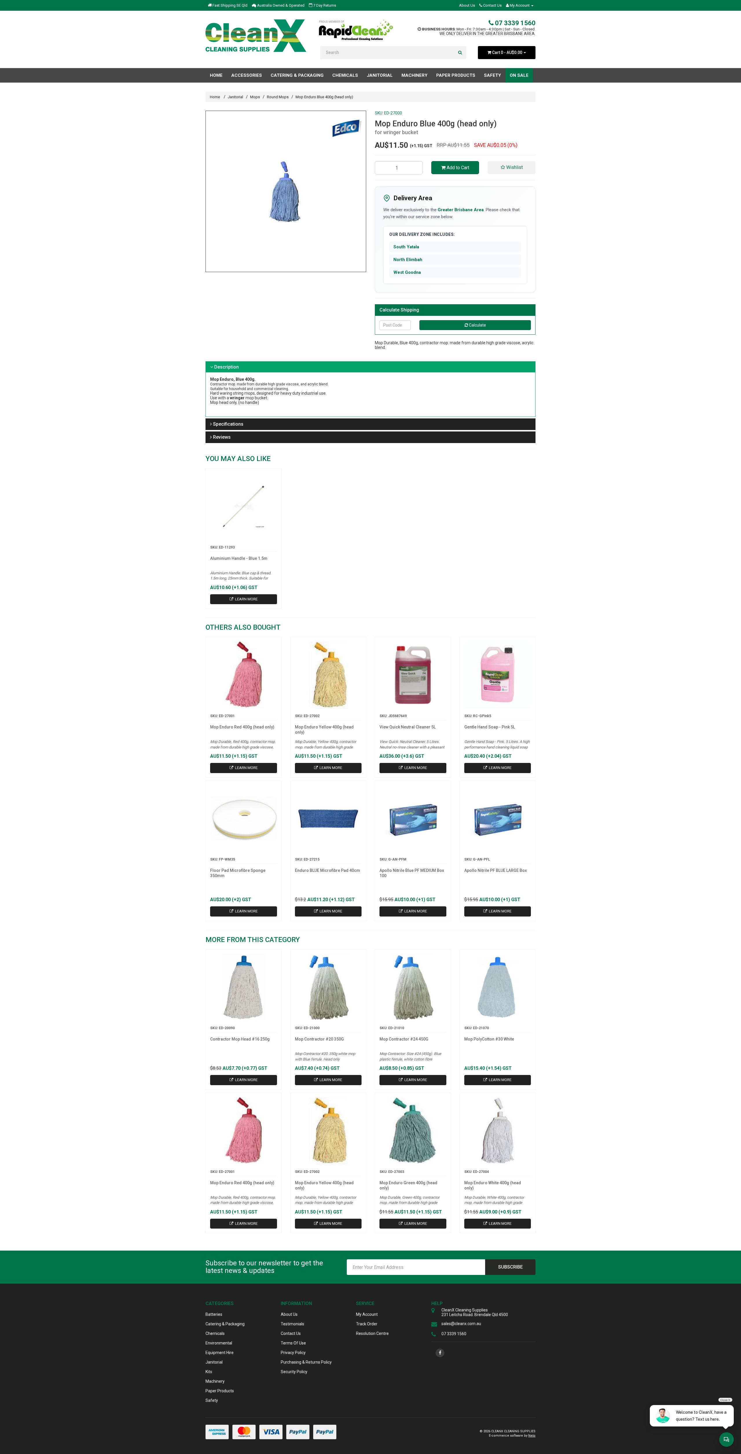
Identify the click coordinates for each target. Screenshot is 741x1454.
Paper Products (220, 1391)
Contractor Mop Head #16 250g (240, 1039)
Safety (212, 1400)
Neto (531, 1435)
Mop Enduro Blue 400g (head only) (324, 97)
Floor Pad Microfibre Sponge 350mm (237, 873)
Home (216, 75)
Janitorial (235, 97)
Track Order (366, 1324)
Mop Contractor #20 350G (319, 1039)
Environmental (219, 1343)
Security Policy (294, 1371)
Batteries (214, 1314)
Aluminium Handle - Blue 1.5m (238, 558)
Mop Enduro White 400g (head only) (492, 1185)
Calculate (477, 325)
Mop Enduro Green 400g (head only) (408, 1185)
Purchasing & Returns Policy (306, 1362)
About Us (467, 5)
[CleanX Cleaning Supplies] (256, 35)
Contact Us (492, 5)
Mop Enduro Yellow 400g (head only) (324, 730)
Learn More (246, 599)
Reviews (221, 437)
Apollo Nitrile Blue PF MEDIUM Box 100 (411, 873)
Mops (255, 97)
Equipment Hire (220, 1352)
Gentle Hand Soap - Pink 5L (489, 727)
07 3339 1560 (514, 23)
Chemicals (215, 1333)
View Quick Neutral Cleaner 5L (407, 727)
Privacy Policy (293, 1352)
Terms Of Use (293, 1343)
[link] (440, 1353)
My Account (367, 1314)
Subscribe (510, 1267)
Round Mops (278, 97)
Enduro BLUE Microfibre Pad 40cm (327, 870)
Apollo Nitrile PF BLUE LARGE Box (495, 870)
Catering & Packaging (225, 1324)
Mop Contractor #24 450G (403, 1039)
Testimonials (292, 1324)
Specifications (227, 424)
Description (226, 367)
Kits (209, 1371)
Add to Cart (457, 167)
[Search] (460, 52)
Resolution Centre (372, 1333)
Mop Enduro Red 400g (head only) (242, 727)
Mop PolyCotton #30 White (489, 1039)
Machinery (215, 1381)
